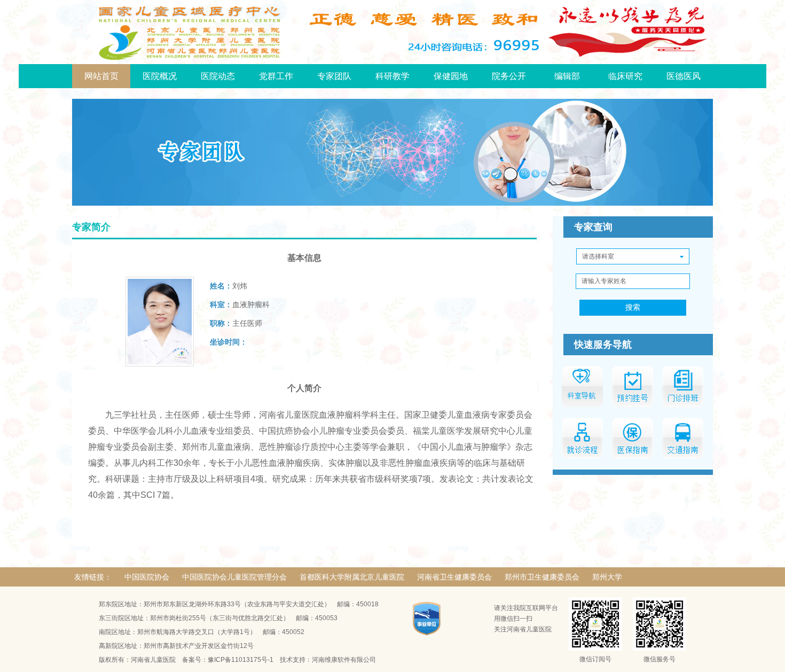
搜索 (632, 307)
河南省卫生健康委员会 (454, 577)
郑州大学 (607, 577)
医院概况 (160, 76)
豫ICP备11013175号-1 (240, 659)
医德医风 (683, 76)
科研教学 (392, 76)
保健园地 (451, 76)
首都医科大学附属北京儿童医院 (352, 577)
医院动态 (218, 76)
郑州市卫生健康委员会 (542, 577)
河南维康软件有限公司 (344, 659)
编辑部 (567, 76)
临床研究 (625, 76)
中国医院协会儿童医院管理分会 (234, 577)
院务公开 (509, 76)
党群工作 (276, 76)
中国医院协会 (146, 577)
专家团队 (334, 76)
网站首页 (101, 76)
